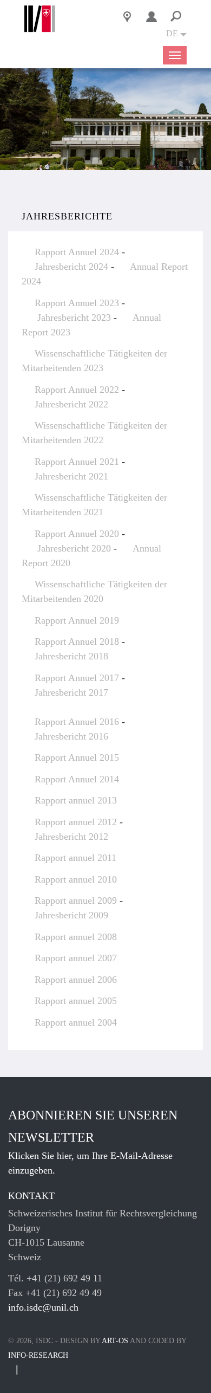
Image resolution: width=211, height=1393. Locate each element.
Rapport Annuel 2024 (77, 252)
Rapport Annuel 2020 (77, 533)
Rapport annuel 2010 (76, 879)
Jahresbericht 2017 (71, 692)
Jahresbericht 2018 (71, 656)
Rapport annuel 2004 (76, 1022)
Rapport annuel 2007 (76, 958)
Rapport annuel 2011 (75, 857)
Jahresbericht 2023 (74, 317)
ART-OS (115, 1341)
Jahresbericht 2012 (71, 836)
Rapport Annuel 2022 (77, 389)
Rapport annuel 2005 (76, 1000)
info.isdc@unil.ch (43, 1307)
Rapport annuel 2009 (76, 900)
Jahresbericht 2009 (71, 915)
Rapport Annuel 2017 (77, 677)
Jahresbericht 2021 (71, 476)
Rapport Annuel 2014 (77, 779)
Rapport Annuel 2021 (77, 461)
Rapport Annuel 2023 (77, 302)
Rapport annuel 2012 (76, 822)
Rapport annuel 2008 (76, 936)
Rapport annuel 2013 (76, 800)
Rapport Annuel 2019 (77, 620)
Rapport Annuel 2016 (77, 721)
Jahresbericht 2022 (71, 404)
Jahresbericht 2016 (71, 736)
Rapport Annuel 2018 (77, 641)
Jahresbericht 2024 (73, 266)
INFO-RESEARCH (38, 1355)
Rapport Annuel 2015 (77, 757)
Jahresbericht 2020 (74, 548)
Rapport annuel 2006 (76, 979)
